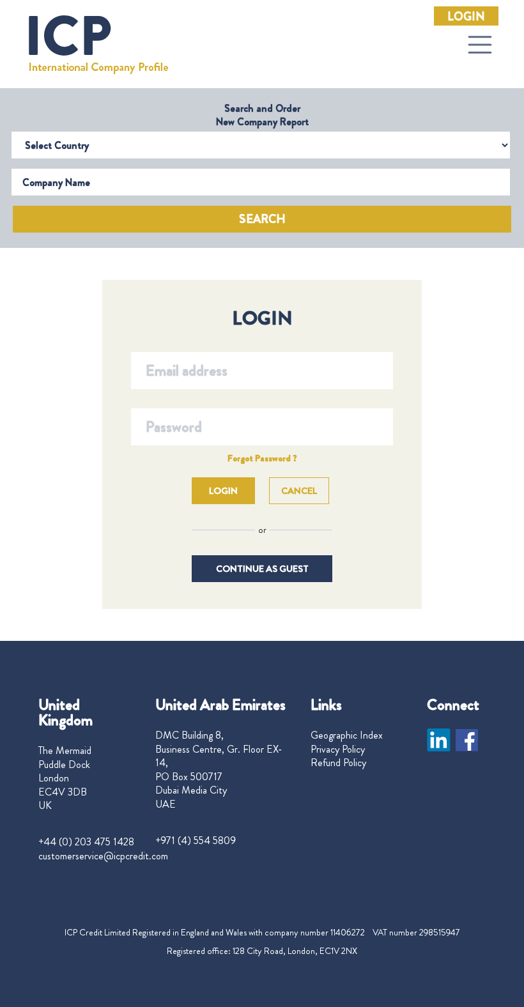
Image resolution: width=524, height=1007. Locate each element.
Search (262, 219)
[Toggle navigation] (480, 44)
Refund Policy (338, 763)
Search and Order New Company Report (262, 115)
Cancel (299, 491)
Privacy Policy (338, 749)
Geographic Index (347, 735)
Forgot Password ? (262, 458)
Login (466, 16)
